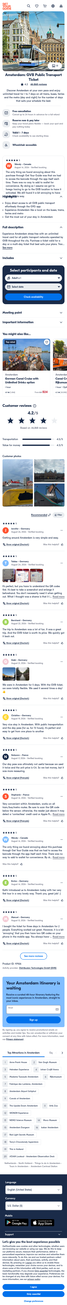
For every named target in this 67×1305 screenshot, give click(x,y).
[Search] (28, 6)
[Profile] (61, 6)
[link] (26, 367)
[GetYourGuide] (6, 6)
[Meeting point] (61, 312)
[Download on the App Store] (42, 1223)
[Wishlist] (36, 6)
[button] (33, 84)
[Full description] (61, 227)
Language (10, 1182)
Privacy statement (15, 1039)
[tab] (23, 1053)
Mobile (8, 1215)
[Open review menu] (62, 530)
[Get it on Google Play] (16, 1223)
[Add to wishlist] (47, 342)
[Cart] (44, 6)
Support (9, 1234)
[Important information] (61, 322)
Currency (10, 1198)
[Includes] (61, 258)
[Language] (52, 6)
